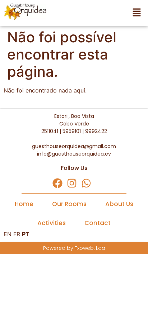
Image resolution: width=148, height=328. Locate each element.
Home (24, 204)
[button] (99, 13)
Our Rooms (69, 204)
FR (16, 234)
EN (7, 234)
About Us (119, 204)
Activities (51, 223)
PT (25, 234)
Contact (97, 223)
